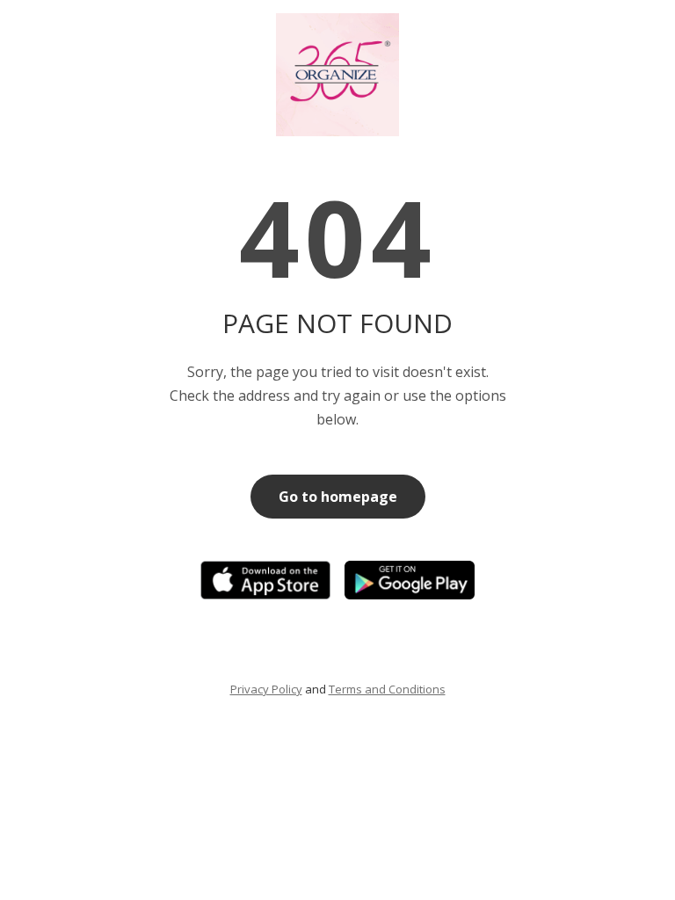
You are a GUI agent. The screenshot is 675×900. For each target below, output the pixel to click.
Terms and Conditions (387, 689)
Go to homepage (338, 496)
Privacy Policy (266, 689)
